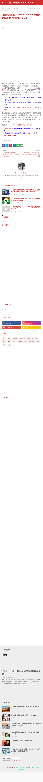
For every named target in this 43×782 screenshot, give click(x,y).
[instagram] (31, 323)
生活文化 (15, 338)
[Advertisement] (21, 250)
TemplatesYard (19, 767)
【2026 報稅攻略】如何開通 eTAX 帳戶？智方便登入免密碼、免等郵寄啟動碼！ (25, 750)
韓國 (4, 345)
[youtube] (11, 327)
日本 (4, 338)
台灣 (9, 338)
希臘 (28, 338)
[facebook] (11, 323)
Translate (17, 760)
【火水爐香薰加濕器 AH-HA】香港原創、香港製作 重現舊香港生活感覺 (25, 199)
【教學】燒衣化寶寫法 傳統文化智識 (21, 740)
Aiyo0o (7, 128)
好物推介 (7, 9)
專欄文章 (20, 342)
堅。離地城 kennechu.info (21, 2)
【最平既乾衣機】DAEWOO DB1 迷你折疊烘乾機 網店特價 (25, 208)
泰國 (9, 342)
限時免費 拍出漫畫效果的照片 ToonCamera (24, 715)
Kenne (5, 22)
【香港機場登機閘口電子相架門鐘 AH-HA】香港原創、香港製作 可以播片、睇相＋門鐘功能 (25, 191)
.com (11, 128)
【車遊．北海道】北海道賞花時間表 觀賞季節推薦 (21, 672)
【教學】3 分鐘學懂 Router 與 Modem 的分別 (25, 706)
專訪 (14, 342)
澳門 (38, 342)
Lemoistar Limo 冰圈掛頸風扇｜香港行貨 (19, 125)
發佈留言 (5, 225)
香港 (4, 342)
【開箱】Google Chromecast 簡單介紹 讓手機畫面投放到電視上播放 (26, 724)
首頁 (3, 9)
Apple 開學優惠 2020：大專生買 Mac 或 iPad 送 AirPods (25, 733)
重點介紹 (34, 338)
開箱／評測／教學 (30, 342)
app (9, 345)
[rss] (31, 327)
